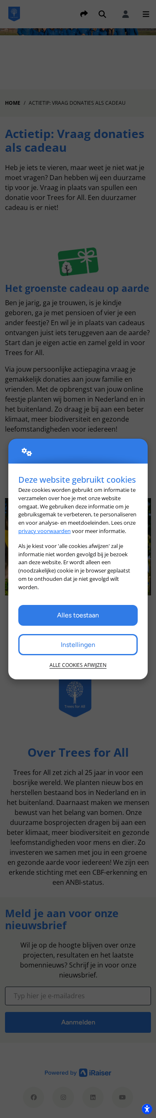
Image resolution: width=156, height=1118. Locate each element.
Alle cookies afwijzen (78, 665)
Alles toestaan (78, 615)
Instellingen (78, 645)
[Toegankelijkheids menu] (147, 1109)
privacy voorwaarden (44, 531)
